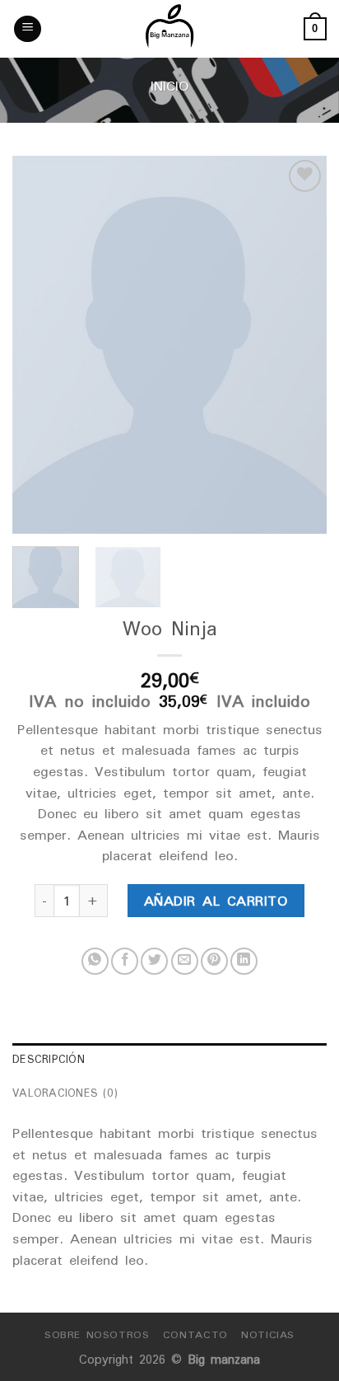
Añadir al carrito (216, 901)
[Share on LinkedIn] (244, 961)
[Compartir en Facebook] (124, 961)
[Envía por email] (184, 961)
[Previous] (39, 345)
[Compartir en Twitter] (154, 961)
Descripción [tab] (48, 1059)
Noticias (268, 1334)
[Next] (299, 345)
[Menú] (27, 29)
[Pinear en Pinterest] (214, 961)
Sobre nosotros (97, 1334)
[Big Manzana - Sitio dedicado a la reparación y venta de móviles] (169, 29)
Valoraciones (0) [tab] (65, 1093)
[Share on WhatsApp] (95, 961)
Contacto (195, 1334)
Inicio (170, 86)
